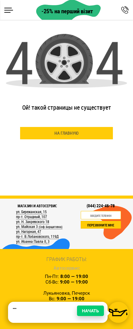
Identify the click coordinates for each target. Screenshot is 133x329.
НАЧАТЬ (90, 310)
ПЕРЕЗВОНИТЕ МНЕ (100, 225)
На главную (66, 133)
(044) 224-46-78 (101, 206)
